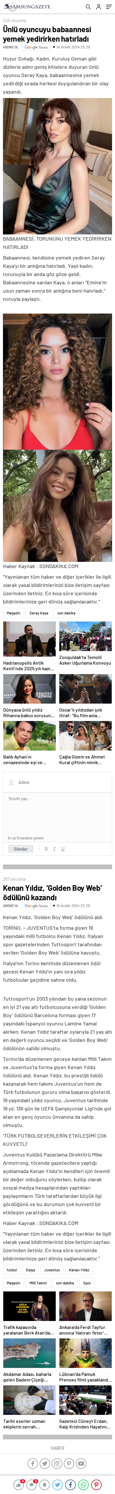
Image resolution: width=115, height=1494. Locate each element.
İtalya (30, 1270)
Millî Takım (38, 1283)
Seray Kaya (38, 613)
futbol (12, 1270)
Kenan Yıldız (79, 1270)
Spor (87, 1283)
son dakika (66, 613)
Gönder (21, 849)
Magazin (13, 613)
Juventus (52, 1270)
